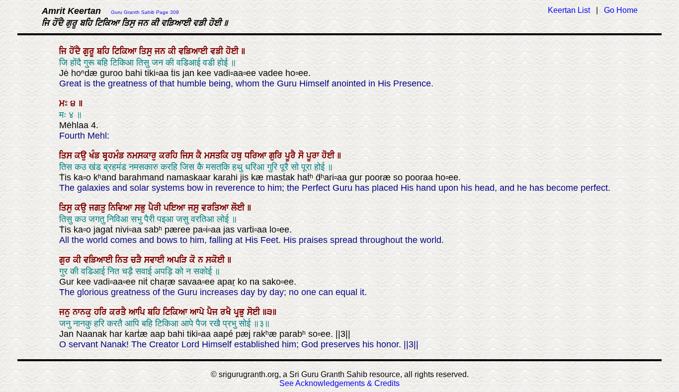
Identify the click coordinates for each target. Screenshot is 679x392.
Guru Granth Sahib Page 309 (145, 12)
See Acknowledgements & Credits (339, 383)
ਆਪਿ (138, 312)
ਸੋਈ (254, 312)
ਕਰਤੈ (119, 312)
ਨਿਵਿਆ (121, 208)
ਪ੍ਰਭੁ (240, 312)
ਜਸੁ (194, 208)
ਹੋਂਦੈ (76, 51)
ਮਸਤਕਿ (217, 155)
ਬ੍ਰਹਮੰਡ (114, 155)
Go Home (621, 10)
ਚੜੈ (137, 260)
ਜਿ (64, 51)
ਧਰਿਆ (257, 155)
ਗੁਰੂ (90, 51)
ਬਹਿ (104, 51)
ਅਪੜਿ (178, 260)
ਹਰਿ (101, 312)
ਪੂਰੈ (291, 155)
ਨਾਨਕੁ (83, 312)
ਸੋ (302, 155)
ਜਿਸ (188, 155)
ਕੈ (200, 155)
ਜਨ (161, 51)
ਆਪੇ (198, 312)
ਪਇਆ (176, 208)
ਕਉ (82, 155)
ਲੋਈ (239, 208)
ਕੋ (193, 260)
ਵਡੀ (218, 51)
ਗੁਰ (66, 260)
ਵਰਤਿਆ (216, 208)
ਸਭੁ (141, 208)
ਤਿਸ (67, 155)
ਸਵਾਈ (155, 260)
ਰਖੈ (227, 312)
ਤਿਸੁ (147, 51)
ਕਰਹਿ (169, 155)
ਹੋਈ (233, 51)
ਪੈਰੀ (156, 208)
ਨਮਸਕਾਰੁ (143, 155)
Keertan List (569, 10)
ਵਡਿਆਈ (194, 51)
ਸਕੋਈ (216, 260)
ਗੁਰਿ (277, 155)
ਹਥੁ (238, 155)
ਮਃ (64, 103)
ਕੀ (173, 51)
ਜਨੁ (66, 312)
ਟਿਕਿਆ (125, 51)
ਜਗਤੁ (98, 208)
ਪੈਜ (213, 312)
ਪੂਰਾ (314, 155)
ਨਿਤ (123, 260)
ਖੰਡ (95, 155)
